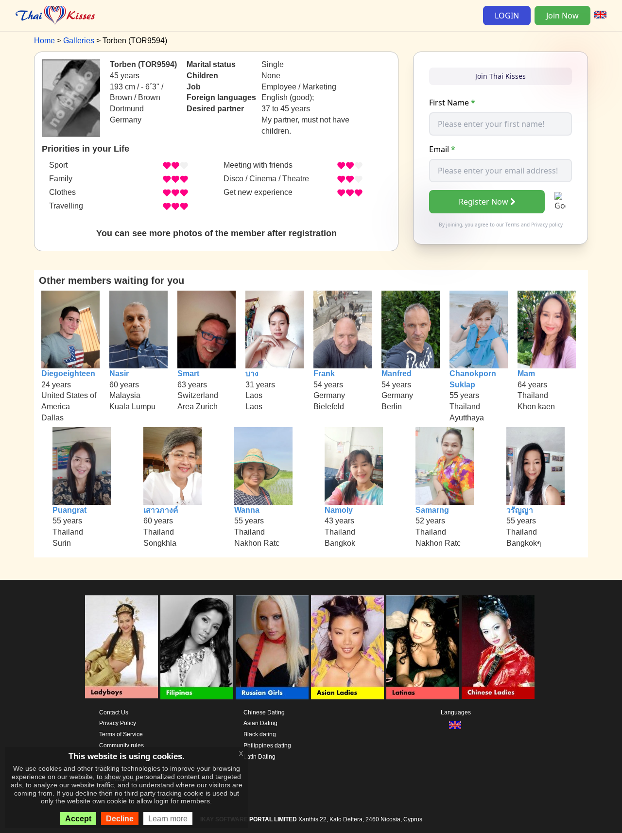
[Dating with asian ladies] (347, 647)
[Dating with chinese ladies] (498, 647)
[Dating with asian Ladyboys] (121, 647)
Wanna (246, 510)
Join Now (562, 15)
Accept (78, 819)
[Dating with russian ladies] (272, 647)
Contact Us (113, 712)
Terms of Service (121, 734)
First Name (452, 102)
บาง (252, 373)
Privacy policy (547, 224)
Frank (324, 373)
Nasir (119, 373)
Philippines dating (267, 745)
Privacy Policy (117, 723)
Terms (512, 224)
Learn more (168, 819)
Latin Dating (259, 756)
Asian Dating (260, 723)
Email (442, 149)
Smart (188, 373)
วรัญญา (519, 510)
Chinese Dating (264, 712)
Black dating (259, 734)
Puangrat (69, 510)
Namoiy (339, 510)
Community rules (121, 745)
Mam (526, 373)
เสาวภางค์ (160, 510)
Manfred (396, 373)
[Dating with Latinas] (422, 647)
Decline (120, 819)
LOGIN (507, 15)
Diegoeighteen (68, 373)
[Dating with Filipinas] (196, 647)
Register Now (483, 201)
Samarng (432, 510)
